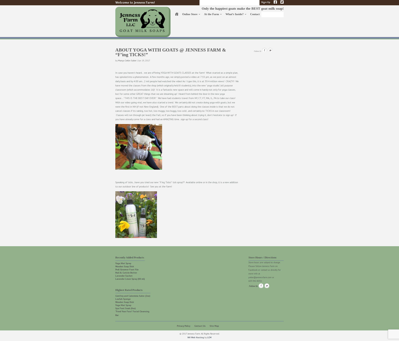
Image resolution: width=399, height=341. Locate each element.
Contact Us (200, 326)
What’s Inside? (235, 14)
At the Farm (211, 14)
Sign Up (265, 2)
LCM (209, 337)
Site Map (214, 326)
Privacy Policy (183, 326)
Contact (255, 14)
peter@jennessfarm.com (260, 277)
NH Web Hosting (195, 337)
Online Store (189, 14)
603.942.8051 (255, 281)
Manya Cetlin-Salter (127, 60)
